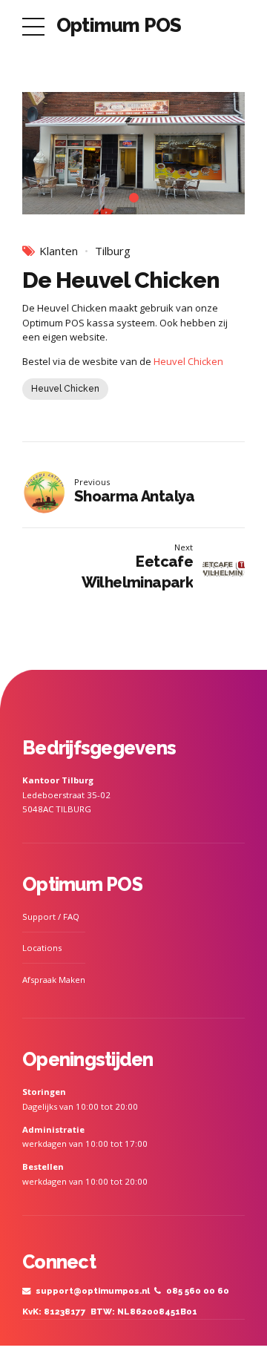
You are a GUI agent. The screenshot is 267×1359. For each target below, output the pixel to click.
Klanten (58, 251)
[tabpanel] (133, 153)
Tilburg (113, 251)
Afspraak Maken (53, 979)
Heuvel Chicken (188, 361)
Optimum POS (118, 25)
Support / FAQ (50, 916)
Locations (42, 947)
